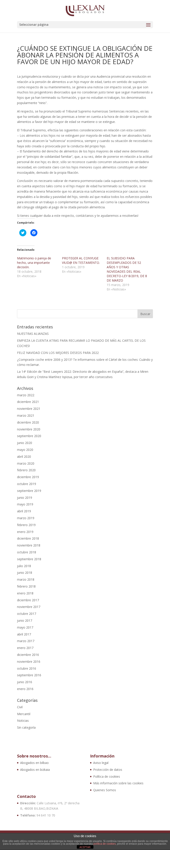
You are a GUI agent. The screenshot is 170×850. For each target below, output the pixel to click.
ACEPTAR (85, 847)
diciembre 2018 (28, 538)
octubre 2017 (26, 613)
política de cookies (104, 843)
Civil (20, 707)
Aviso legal (100, 763)
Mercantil (23, 714)
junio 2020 (24, 443)
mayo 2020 (25, 450)
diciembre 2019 (28, 477)
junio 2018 (24, 572)
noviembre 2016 (28, 661)
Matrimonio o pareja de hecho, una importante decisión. (34, 262)
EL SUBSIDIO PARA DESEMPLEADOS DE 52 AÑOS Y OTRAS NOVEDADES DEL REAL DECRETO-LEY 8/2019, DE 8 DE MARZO (127, 269)
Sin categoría (26, 727)
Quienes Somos (104, 790)
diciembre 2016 (28, 655)
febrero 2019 (26, 525)
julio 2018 (24, 566)
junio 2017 (24, 620)
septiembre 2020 (29, 436)
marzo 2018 (25, 579)
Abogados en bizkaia (35, 769)
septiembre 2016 (29, 675)
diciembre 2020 (28, 422)
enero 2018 (25, 593)
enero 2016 (25, 689)
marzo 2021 (25, 415)
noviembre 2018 (28, 545)
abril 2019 (24, 511)
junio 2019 (24, 497)
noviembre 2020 (28, 429)
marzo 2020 (25, 463)
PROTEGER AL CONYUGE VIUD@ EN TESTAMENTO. (81, 260)
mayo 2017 (25, 627)
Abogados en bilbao (34, 763)
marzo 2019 (25, 518)
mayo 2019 (25, 504)
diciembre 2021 (28, 402)
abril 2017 (24, 634)
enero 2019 (25, 532)
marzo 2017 (25, 641)
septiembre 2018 (29, 559)
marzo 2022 (25, 395)
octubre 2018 (26, 552)
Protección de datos (107, 769)
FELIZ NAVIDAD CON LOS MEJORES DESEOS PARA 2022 (58, 353)
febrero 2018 (26, 586)
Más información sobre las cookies (118, 783)
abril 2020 (24, 456)
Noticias (23, 720)
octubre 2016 (26, 668)
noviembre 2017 (28, 607)
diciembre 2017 (28, 600)
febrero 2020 (26, 470)
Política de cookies (106, 776)
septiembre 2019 (29, 491)
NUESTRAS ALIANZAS (33, 333)
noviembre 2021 (28, 408)
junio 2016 (24, 682)
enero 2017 (25, 648)
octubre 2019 (26, 484)
